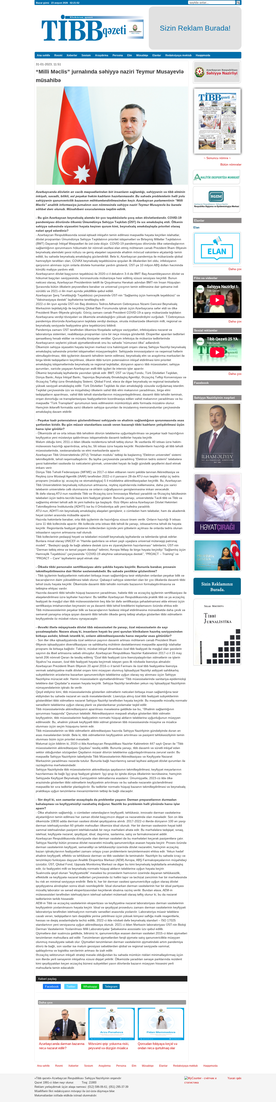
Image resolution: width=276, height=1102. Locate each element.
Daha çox (235, 269)
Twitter (70, 986)
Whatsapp (90, 986)
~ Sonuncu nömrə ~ (217, 158)
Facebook (52, 986)
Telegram (111, 986)
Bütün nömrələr (231, 164)
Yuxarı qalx (234, 1078)
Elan (196, 227)
